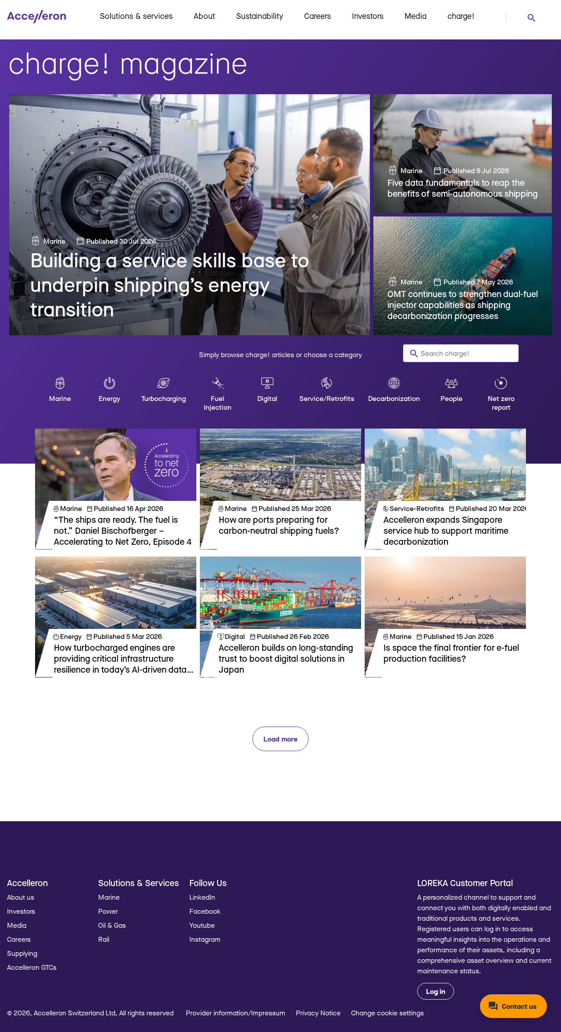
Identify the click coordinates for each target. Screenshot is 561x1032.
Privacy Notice (318, 1012)
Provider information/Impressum (235, 1012)
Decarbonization (394, 398)
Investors (367, 16)
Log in (435, 991)
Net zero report (501, 402)
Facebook (204, 911)
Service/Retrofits (326, 398)
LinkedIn (202, 897)
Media (415, 16)
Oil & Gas (112, 925)
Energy (109, 398)
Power (108, 911)
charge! (461, 16)
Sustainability (259, 16)
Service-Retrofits (417, 508)
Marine (54, 241)
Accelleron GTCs (32, 967)
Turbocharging (163, 398)
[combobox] (531, 17)
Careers (317, 16)
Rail (103, 939)
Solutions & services (136, 16)
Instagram (204, 939)
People (451, 398)
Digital (267, 398)
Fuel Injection (217, 402)
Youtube (202, 925)
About (204, 16)
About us (20, 897)
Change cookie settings (387, 1012)
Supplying (22, 953)
